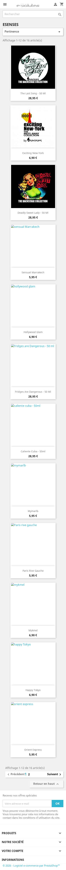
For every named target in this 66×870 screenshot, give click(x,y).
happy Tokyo (33, 690)
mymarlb (33, 511)
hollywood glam (33, 332)
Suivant (54, 774)
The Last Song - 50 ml (33, 93)
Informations (13, 860)
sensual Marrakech (33, 272)
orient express (33, 749)
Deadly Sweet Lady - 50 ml (33, 212)
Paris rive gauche (33, 570)
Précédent (15, 774)
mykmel (33, 630)
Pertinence (33, 32)
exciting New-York (33, 153)
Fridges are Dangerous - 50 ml (33, 391)
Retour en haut (46, 784)
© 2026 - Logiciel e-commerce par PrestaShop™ (31, 865)
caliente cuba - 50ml (33, 451)
